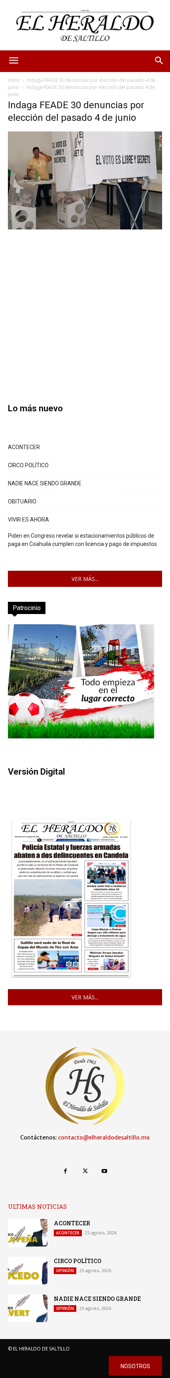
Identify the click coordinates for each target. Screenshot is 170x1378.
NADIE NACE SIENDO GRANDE (44, 483)
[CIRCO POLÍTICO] (27, 1270)
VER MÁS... (85, 579)
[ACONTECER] (27, 1233)
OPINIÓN (65, 1270)
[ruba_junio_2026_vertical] (81, 736)
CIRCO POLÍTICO (28, 465)
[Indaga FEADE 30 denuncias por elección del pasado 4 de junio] (85, 227)
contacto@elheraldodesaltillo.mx (104, 1137)
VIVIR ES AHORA (28, 519)
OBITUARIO (22, 501)
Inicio (14, 80)
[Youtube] (104, 1171)
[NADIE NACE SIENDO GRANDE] (27, 1308)
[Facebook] (65, 1171)
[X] (85, 1171)
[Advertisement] (85, 304)
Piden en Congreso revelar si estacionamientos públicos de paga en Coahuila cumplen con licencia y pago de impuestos (82, 540)
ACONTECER (24, 447)
